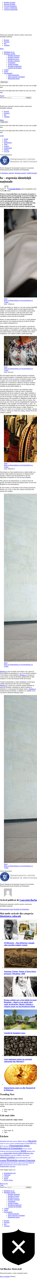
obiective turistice (7, 1157)
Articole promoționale (11, 9)
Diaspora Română (9, 4)
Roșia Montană (14, 1162)
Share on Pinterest (9, 300)
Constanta (12, 1143)
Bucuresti (32, 1141)
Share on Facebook (21, 300)
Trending (7, 45)
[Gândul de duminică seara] (20, 1019)
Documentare (8, 73)
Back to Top (4, 1183)
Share (5, 299)
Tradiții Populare (13, 64)
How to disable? (5, 1276)
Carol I (2, 1143)
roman (29, 1157)
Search (29, 97)
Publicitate (7, 1175)
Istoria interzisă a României (16, 77)
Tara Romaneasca (8, 1164)
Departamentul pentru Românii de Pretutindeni (14, 909)
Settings (6, 149)
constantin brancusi (20, 1143)
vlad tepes (12, 1166)
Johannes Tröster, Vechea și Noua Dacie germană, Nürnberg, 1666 (20, 972)
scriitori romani (21, 1162)
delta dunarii (6, 1146)
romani (3, 1160)
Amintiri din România (15, 68)
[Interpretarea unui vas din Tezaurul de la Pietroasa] (20, 1074)
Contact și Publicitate (10, 8)
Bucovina (25, 1141)
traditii (19, 1164)
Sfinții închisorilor (13, 75)
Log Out (6, 151)
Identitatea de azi (9, 52)
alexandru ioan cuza (6, 1141)
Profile (6, 139)
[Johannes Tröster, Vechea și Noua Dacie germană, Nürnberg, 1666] (20, 958)
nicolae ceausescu (26, 1155)
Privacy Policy (8, 1180)
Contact (6, 1176)
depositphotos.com (10, 1173)
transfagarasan (25, 1164)
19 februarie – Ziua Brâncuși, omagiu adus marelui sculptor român (19, 944)
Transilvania (4, 1166)
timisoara (15, 1164)
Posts (5, 141)
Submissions (8, 142)
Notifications (8, 148)
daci (31, 1143)
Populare (6, 42)
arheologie (15, 1141)
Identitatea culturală (10, 916)
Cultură (6, 70)
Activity (6, 146)
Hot (5, 43)
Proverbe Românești (10, 6)
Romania (12, 1160)
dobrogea (25, 1148)
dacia (34, 1143)
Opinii (6, 71)
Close (2, 1185)
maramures (29, 1151)
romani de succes (5, 1162)
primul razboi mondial (21, 1157)
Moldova (7, 1155)
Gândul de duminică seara (14, 1033)
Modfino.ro (3, 671)
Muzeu (19, 1155)
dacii (1, 1146)
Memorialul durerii (14, 78)
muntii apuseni (13, 1155)
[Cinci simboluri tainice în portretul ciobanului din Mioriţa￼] (20, 1046)
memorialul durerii (11, 1153)
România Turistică (9, 2)
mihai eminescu (24, 1153)
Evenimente (11, 62)
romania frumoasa (26, 1160)
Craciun (27, 1143)
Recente (6, 40)
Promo (6, 1178)
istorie (23, 1151)
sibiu (27, 1162)
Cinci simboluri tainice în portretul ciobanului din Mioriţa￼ (18, 1060)
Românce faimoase (14, 61)
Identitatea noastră (9, 54)
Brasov (20, 1141)
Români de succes (13, 59)
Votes (5, 144)
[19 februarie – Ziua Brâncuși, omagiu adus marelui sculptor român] (20, 929)
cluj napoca (6, 1143)
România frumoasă (14, 55)
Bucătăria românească (15, 66)
